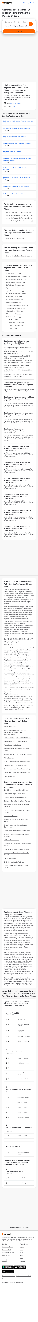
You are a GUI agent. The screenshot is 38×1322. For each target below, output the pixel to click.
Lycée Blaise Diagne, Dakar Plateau (15, 793)
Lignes (22, 1247)
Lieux (21, 1250)
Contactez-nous (6, 1279)
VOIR (30, 212)
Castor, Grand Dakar (10, 858)
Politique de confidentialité (23, 1276)
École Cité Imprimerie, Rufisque (14, 862)
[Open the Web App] (7, 1271)
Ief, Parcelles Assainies (11, 840)
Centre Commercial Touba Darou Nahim (16, 769)
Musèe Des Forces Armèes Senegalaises (17, 761)
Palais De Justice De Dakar (12, 745)
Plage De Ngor (8, 849)
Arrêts (21, 1255)
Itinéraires (22, 1261)
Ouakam (6, 801)
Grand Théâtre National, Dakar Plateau (16, 790)
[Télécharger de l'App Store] (19, 1267)
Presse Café (28, 754)
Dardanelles (7, 772)
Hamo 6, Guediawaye (10, 816)
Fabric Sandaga (9, 758)
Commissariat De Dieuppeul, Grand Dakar (17, 830)
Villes (21, 1258)
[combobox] (19, 22)
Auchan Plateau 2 (9, 741)
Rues (21, 1252)
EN (4, 1260)
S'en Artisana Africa (21, 765)
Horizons (16, 772)
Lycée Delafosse (9, 738)
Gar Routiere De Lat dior (23, 738)
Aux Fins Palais (18, 754)
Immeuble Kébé (22, 741)
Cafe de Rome (8, 765)
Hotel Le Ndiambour (10, 776)
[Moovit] (7, 3)
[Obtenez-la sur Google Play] (7, 1267)
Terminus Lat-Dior (9, 726)
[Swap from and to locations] (31, 24)
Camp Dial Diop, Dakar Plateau (20, 801)
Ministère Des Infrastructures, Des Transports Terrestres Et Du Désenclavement (15, 732)
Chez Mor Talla (25, 772)
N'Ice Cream (8, 754)
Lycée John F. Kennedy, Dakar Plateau (15, 797)
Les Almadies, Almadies (21, 849)
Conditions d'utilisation (8, 1276)
